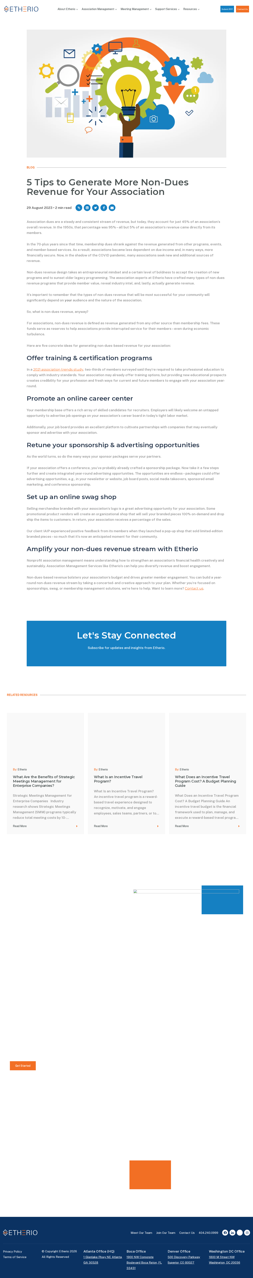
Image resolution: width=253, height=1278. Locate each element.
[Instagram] (247, 1233)
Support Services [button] (166, 9)
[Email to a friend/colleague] (112, 207)
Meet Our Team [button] (141, 1232)
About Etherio (66, 9)
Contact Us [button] (242, 9)
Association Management (98, 9)
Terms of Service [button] (14, 1257)
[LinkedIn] (232, 1233)
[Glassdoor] (240, 1233)
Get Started (22, 1065)
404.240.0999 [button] (208, 1232)
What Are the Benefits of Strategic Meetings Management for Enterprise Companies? (44, 781)
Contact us (194, 588)
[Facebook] (225, 1233)
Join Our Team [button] (165, 1232)
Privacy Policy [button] (12, 1251)
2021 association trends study (58, 369)
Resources (190, 9)
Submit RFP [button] (227, 9)
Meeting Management (135, 9)
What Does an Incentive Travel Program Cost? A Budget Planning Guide (205, 781)
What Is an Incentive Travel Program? (118, 779)
